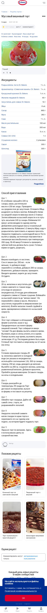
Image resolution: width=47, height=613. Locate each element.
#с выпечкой (5, 34)
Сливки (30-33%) (8, 136)
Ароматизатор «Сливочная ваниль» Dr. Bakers (20, 89)
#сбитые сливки (7, 36)
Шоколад (5, 148)
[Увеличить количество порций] (10, 73)
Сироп (4, 144)
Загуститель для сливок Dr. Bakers (15, 102)
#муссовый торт (28, 34)
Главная (4, 12)
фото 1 (18, 27)
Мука (3, 115)
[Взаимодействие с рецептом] (44, 16)
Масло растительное (10, 123)
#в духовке (34, 36)
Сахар (4, 110)
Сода (3, 119)
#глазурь (25, 36)
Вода (3, 127)
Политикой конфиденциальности (21, 591)
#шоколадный (17, 34)
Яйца (3, 106)
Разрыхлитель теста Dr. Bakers (14, 85)
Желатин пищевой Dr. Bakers (13, 98)
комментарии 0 (28, 27)
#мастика (17, 36)
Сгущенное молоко (9, 140)
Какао (3, 132)
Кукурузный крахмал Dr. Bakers (14, 93)
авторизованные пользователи (31, 557)
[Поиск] (2, 2)
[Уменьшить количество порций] (3, 73)
